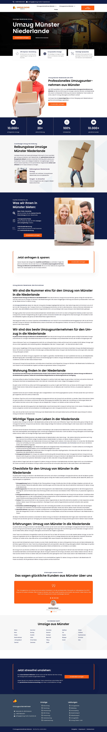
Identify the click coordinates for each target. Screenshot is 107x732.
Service (79, 313)
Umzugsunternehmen (21, 305)
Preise (56, 9)
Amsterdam (63, 443)
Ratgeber (74, 729)
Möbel (27, 309)
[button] (51, 611)
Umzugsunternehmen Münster (46, 6)
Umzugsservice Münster (66, 6)
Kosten (57, 315)
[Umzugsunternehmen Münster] (22, 7)
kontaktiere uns (45, 320)
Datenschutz (90, 729)
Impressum (82, 729)
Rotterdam (73, 443)
